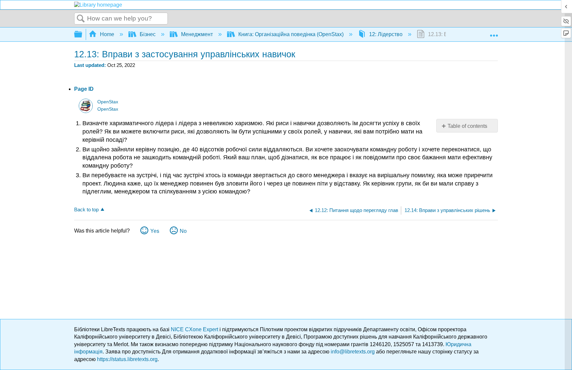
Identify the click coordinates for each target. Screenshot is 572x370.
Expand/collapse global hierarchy (82, 34)
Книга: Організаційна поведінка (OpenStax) (291, 34)
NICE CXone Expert (195, 329)
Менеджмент (197, 34)
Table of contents (467, 126)
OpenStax (107, 101)
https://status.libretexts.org (127, 359)
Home (107, 34)
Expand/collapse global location (494, 32)
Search (80, 19)
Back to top (86, 209)
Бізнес (147, 34)
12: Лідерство (386, 34)
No (183, 231)
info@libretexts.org (353, 351)
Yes (154, 231)
